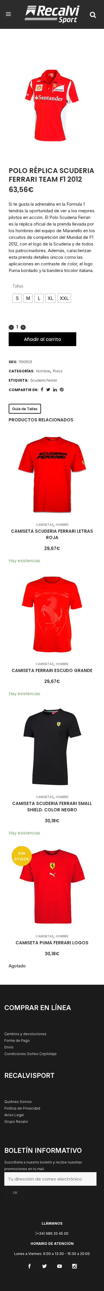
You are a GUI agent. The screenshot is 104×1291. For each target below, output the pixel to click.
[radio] (17, 298)
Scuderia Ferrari (43, 380)
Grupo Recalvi (16, 1121)
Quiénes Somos (18, 1101)
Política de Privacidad (22, 1108)
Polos (57, 371)
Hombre (43, 371)
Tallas (17, 286)
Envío (9, 1047)
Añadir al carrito (42, 339)
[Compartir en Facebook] (42, 389)
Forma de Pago (17, 1040)
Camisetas (44, 524)
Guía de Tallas (25, 408)
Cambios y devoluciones (25, 1034)
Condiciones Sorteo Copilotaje (30, 1054)
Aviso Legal (14, 1115)
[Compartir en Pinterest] (62, 389)
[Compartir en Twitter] (48, 389)
